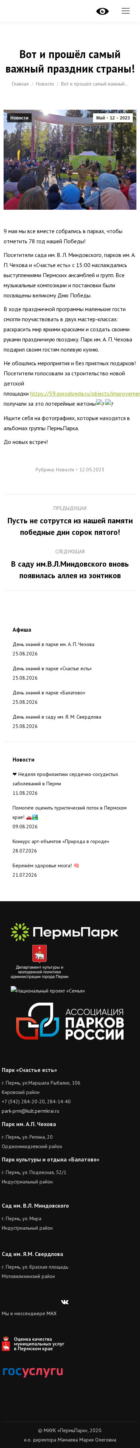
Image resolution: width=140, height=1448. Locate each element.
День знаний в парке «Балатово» (49, 692)
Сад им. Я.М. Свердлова (32, 1253)
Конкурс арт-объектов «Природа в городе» (61, 841)
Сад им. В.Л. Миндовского (35, 1205)
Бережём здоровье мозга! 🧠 (46, 865)
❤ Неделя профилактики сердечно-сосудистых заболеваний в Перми (65, 779)
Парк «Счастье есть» (29, 1069)
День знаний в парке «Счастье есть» (52, 668)
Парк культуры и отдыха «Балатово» (50, 1159)
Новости (19, 118)
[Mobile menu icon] (125, 11)
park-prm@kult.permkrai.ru (30, 1111)
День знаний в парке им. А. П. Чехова (53, 644)
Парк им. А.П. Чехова (29, 1124)
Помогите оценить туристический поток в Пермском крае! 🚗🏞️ (70, 812)
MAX (52, 1313)
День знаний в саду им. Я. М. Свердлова (57, 717)
